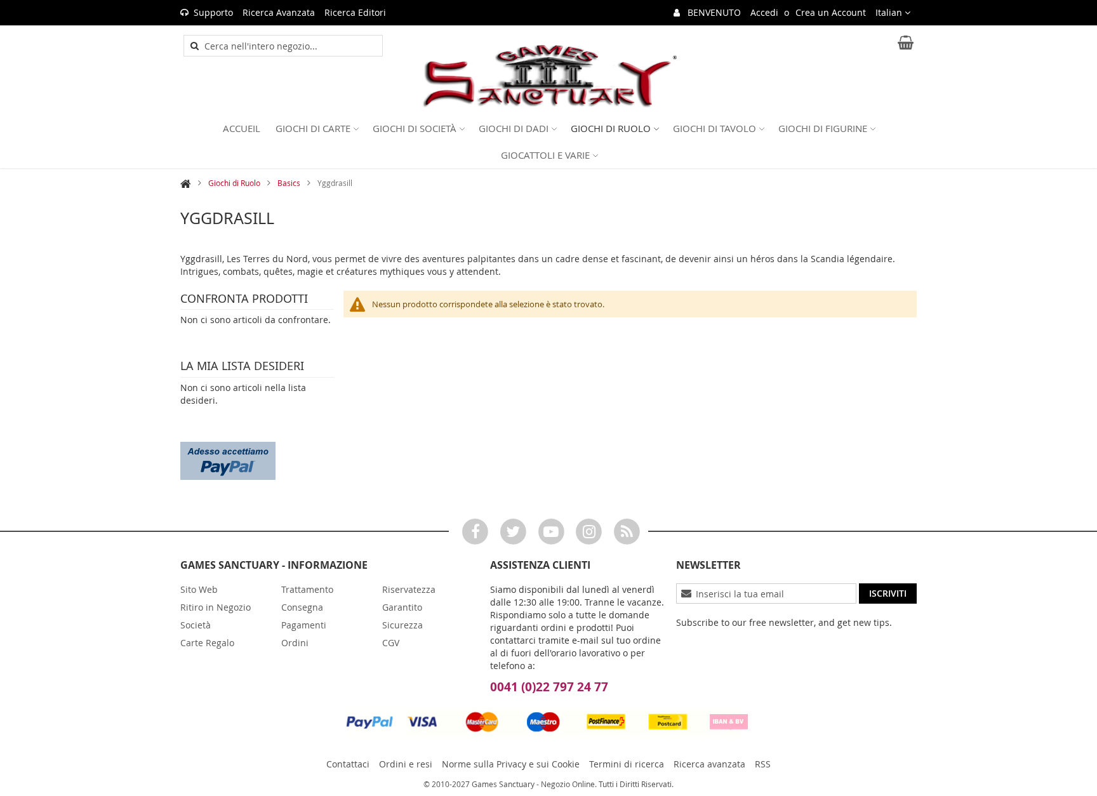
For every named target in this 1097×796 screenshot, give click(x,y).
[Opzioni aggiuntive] (228, 459)
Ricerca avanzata (709, 764)
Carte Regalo (207, 643)
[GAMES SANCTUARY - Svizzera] (548, 76)
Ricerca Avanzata (279, 12)
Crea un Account (830, 12)
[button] (892, 12)
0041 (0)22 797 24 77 (549, 687)
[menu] (548, 141)
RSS (763, 764)
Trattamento (307, 589)
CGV (390, 643)
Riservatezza (408, 589)
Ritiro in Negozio (215, 607)
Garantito (402, 607)
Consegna (302, 607)
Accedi (764, 12)
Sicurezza (402, 625)
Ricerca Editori (355, 12)
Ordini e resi (405, 764)
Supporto (213, 12)
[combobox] (290, 46)
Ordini (295, 643)
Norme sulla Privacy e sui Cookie (511, 764)
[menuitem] (241, 128)
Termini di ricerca (626, 764)
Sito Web (199, 589)
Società (195, 625)
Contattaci (347, 764)
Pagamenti (303, 625)
